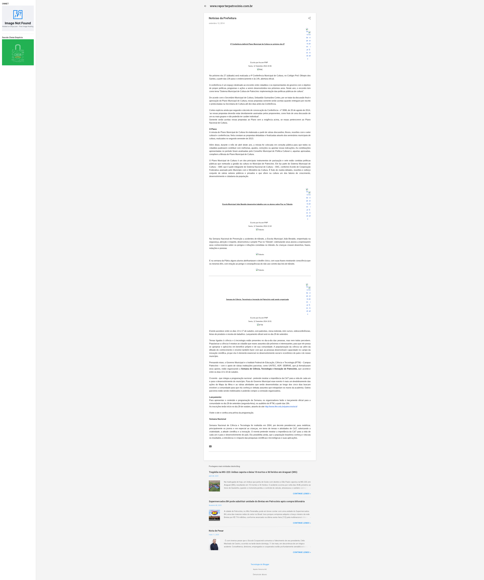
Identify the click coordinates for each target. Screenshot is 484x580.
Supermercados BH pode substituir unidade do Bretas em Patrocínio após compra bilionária (257, 501)
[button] (309, 18)
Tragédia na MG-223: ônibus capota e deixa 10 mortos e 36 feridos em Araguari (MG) (253, 472)
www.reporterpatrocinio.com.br (231, 6)
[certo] (18, 30)
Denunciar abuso (260, 574)
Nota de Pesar (216, 530)
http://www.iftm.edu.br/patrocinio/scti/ (281, 407)
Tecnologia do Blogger (260, 564)
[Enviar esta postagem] (210, 447)
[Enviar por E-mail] (310, 56)
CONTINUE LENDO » (302, 494)
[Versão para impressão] (307, 59)
